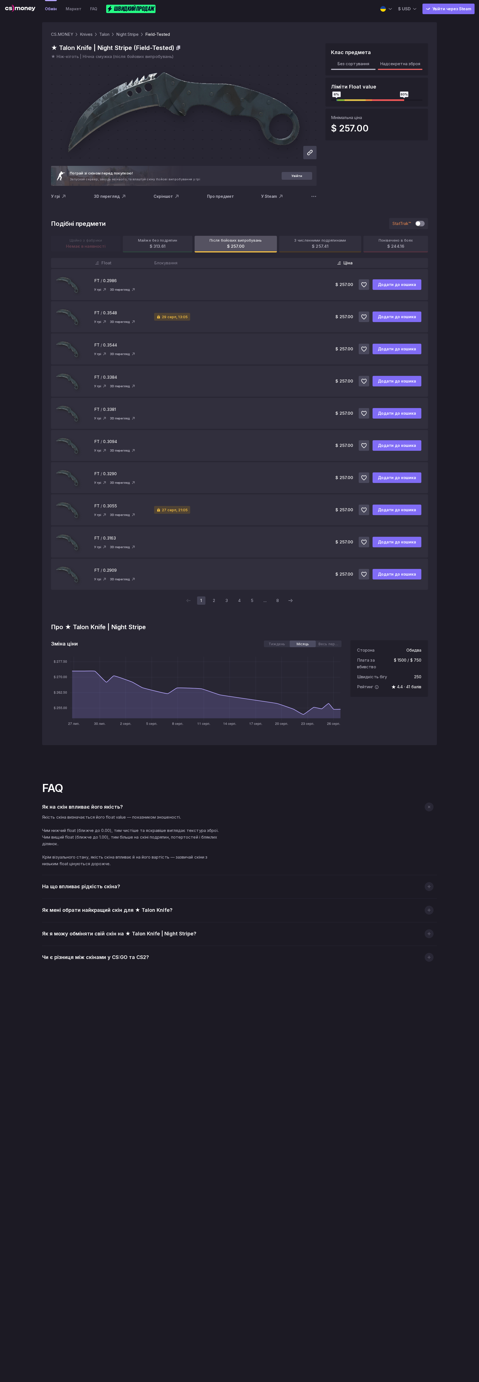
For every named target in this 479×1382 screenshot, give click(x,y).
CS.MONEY (62, 34)
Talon (104, 34)
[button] (429, 807)
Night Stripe (127, 34)
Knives (86, 34)
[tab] (277, 644)
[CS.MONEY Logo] (20, 9)
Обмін (51, 8)
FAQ (93, 8)
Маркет (73, 8)
